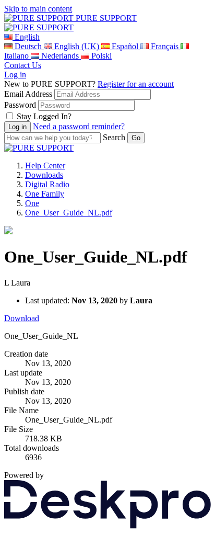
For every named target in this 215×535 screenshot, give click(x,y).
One (32, 203)
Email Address (28, 93)
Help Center (45, 165)
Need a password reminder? (79, 126)
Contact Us (22, 65)
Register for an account (136, 83)
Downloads (44, 174)
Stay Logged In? (44, 116)
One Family (44, 193)
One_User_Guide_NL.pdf (68, 212)
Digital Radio (47, 184)
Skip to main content (38, 8)
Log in (15, 74)
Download (21, 318)
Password (20, 104)
